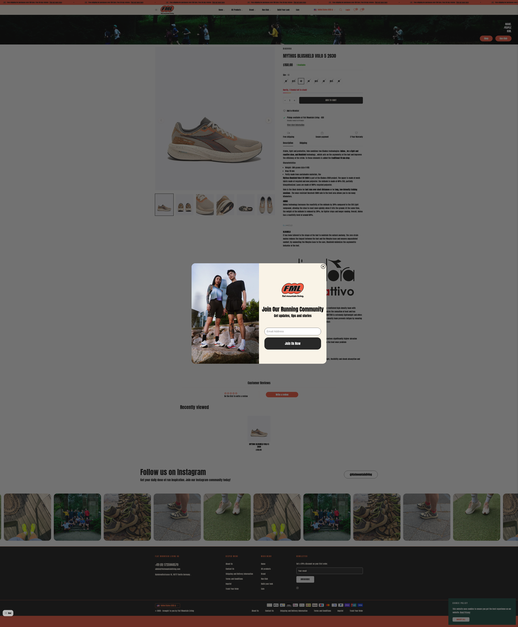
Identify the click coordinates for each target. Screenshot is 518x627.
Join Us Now (293, 343)
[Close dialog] (323, 266)
